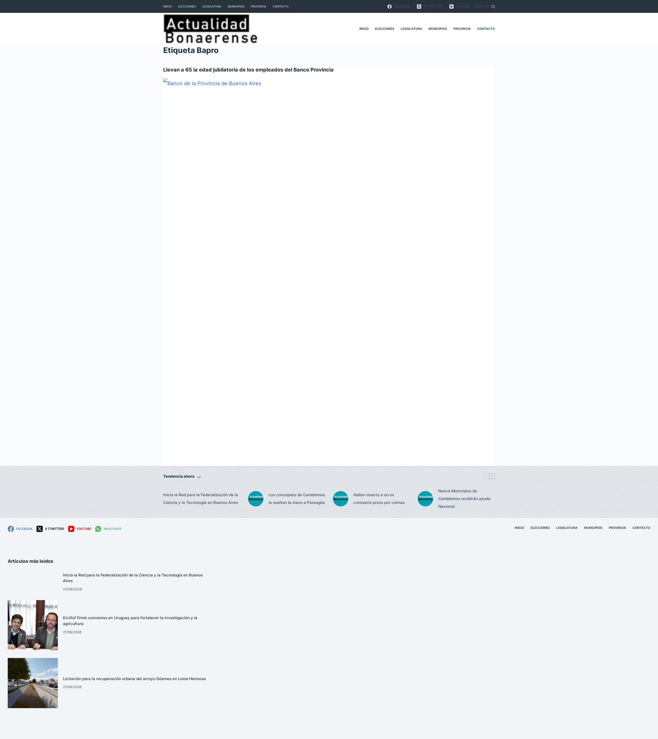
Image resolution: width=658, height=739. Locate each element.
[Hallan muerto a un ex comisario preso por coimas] (340, 498)
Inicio (167, 6)
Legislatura (211, 6)
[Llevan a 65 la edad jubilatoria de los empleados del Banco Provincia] (329, 271)
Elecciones (187, 6)
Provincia (258, 6)
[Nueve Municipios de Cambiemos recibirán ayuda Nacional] (425, 498)
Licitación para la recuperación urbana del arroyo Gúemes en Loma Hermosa (134, 678)
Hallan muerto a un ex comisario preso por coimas (379, 498)
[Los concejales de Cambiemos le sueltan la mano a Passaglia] (255, 498)
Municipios (236, 6)
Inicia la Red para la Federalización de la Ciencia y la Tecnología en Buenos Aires (200, 498)
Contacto (280, 6)
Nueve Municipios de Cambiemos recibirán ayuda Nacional (464, 498)
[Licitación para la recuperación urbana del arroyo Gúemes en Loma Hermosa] (33, 683)
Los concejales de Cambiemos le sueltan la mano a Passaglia (297, 498)
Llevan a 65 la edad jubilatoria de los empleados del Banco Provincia (248, 70)
